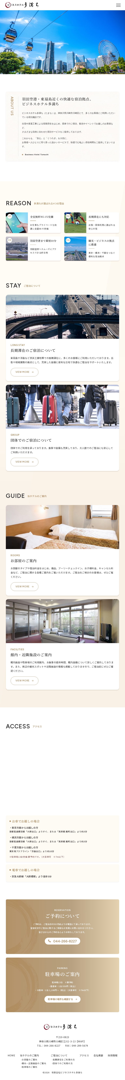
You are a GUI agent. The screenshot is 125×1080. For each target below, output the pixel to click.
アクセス (84, 1055)
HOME (11, 1055)
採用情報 (113, 1055)
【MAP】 (81, 1041)
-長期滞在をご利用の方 (63, 1059)
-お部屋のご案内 (29, 1059)
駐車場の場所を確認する (60, 999)
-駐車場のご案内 (29, 1066)
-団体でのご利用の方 (62, 1063)
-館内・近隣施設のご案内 (33, 1063)
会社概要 (98, 1055)
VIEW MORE (22, 372)
